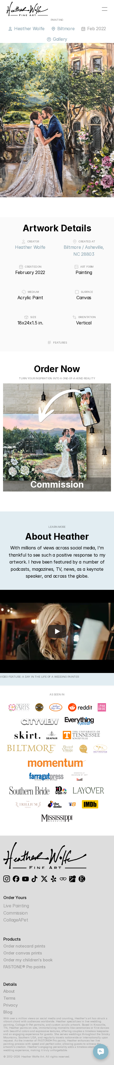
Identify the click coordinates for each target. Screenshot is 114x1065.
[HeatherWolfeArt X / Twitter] (44, 878)
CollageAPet (15, 920)
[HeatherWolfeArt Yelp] (53, 878)
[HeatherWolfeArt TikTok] (35, 878)
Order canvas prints (22, 953)
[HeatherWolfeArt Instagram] (6, 878)
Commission (15, 913)
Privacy (10, 1005)
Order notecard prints (24, 946)
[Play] (57, 631)
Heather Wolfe (30, 247)
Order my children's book (27, 959)
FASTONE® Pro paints (24, 966)
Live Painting (16, 905)
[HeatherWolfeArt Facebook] (16, 878)
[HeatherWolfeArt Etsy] (82, 878)
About (9, 991)
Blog (7, 1012)
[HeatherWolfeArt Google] (72, 878)
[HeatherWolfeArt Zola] (63, 878)
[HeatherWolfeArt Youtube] (25, 878)
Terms (9, 998)
